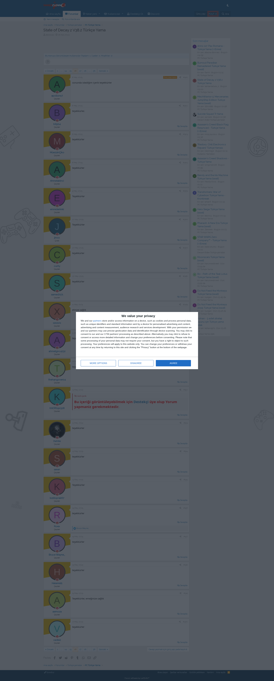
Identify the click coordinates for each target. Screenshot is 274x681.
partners (97, 321)
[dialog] (137, 340)
